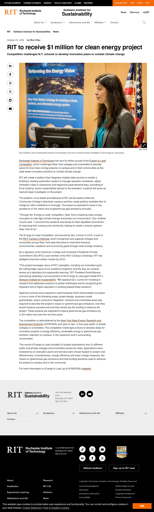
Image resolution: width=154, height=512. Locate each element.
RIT (9, 31)
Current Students (32, 3)
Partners (88, 3)
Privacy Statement (123, 497)
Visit (132, 3)
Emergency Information (89, 493)
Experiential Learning (18, 492)
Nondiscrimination (123, 489)
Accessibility (84, 497)
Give (147, 3)
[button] (144, 22)
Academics (12, 486)
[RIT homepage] (23, 12)
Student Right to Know (124, 486)
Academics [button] (56, 22)
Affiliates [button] (98, 22)
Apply (140, 3)
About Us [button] (39, 22)
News (123, 12)
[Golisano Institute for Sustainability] (29, 395)
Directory (134, 12)
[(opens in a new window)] (82, 394)
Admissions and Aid (79, 22)
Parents (47, 3)
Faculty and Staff (63, 3)
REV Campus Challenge (36, 238)
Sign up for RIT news (124, 467)
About (10, 480)
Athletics (47, 492)
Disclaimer (84, 489)
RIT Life (47, 486)
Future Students (13, 3)
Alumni (78, 3)
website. (86, 368)
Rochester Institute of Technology (36, 160)
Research (48, 480)
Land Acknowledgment (89, 486)
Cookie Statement (32, 507)
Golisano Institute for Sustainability (32, 31)
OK (142, 506)
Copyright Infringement (125, 493)
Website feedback (92, 467)
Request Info (121, 3)
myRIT (146, 12)
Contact (114, 22)
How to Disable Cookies (56, 507)
